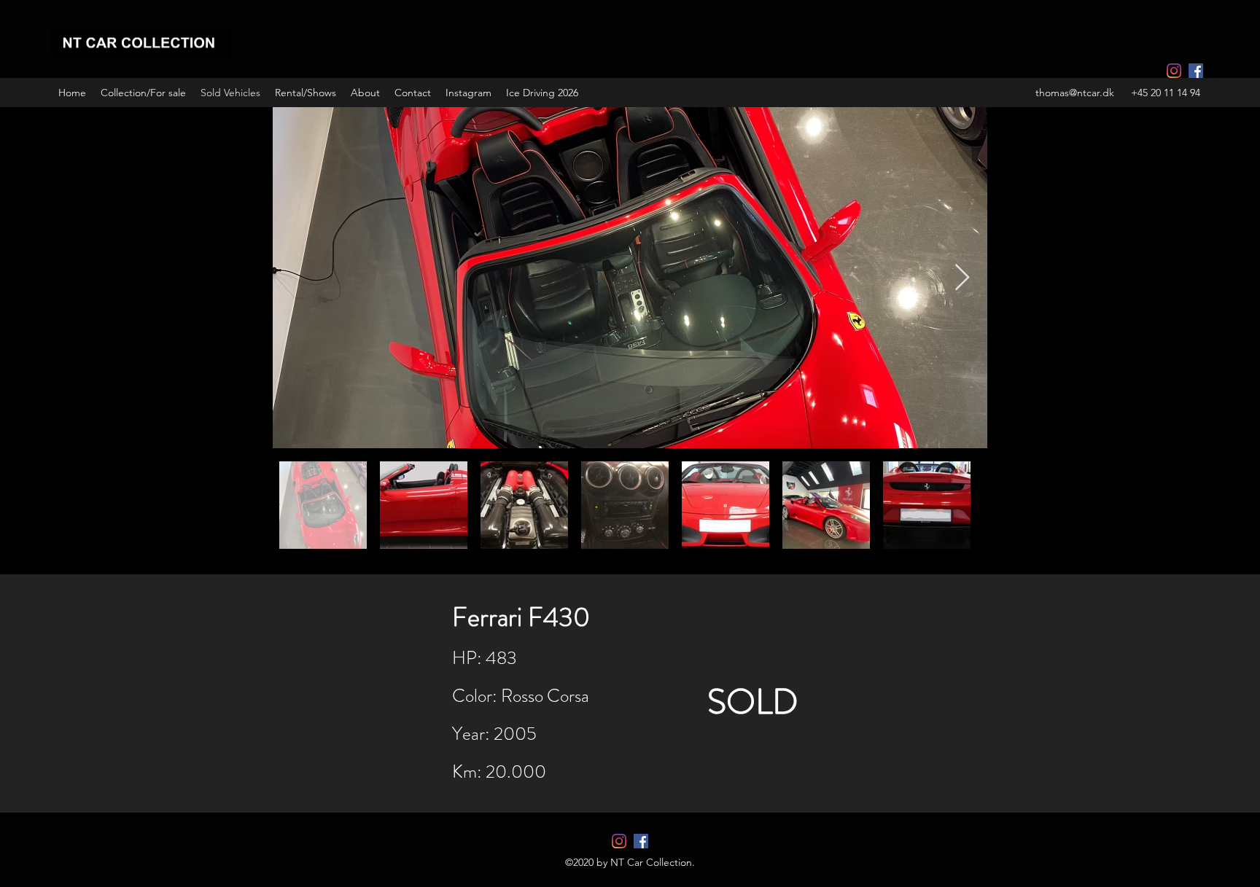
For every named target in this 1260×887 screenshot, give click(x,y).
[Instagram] (1174, 70)
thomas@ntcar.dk (1074, 92)
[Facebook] (1196, 70)
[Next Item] (962, 278)
